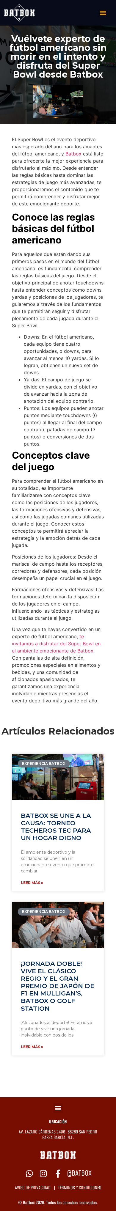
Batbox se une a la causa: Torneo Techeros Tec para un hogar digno (56, 827)
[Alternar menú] (102, 12)
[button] (58, 1108)
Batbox (73, 154)
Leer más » (32, 882)
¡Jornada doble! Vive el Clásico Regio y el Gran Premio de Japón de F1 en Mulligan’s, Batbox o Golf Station (57, 986)
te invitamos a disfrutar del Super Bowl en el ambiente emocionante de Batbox (56, 643)
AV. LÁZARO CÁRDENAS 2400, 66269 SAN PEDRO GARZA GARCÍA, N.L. (58, 1135)
